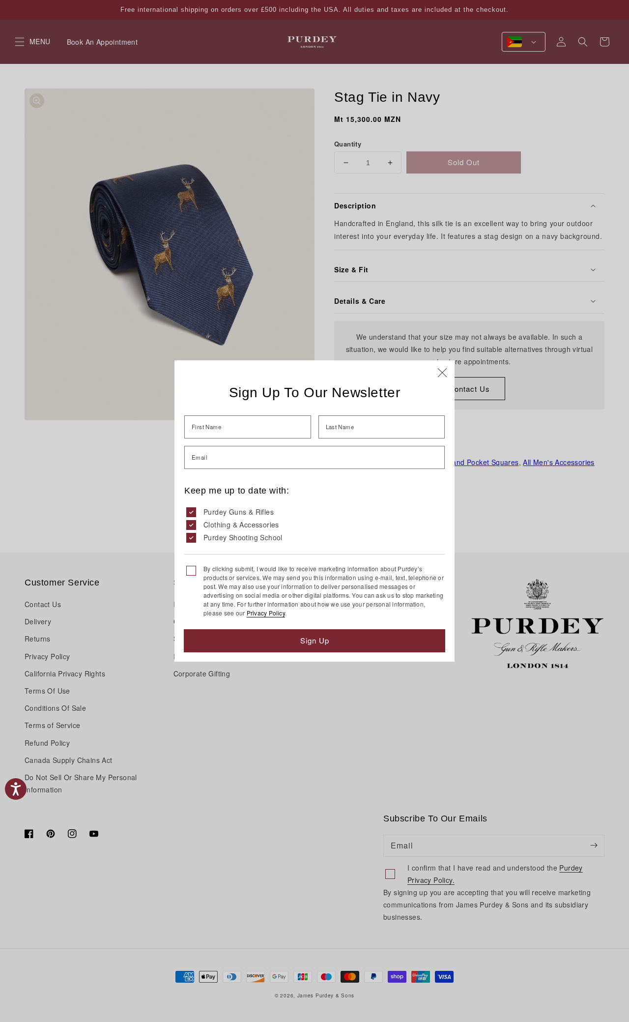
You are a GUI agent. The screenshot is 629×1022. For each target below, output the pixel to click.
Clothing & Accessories (241, 524)
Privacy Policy (266, 613)
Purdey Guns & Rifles (238, 512)
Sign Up (314, 640)
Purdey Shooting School (243, 537)
